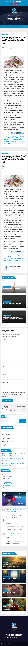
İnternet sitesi (5, 382)
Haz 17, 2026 (7, 580)
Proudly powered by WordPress (7, 643)
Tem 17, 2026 (7, 566)
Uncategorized (6, 576)
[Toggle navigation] (25, 26)
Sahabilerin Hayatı (5, 34)
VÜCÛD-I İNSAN (6, 438)
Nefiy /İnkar (5, 445)
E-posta (4, 374)
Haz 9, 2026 (7, 609)
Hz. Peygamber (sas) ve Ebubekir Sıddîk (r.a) (7, 139)
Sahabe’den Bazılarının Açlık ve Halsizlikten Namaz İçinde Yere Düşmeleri (13, 318)
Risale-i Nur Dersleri (7, 434)
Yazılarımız (6, 562)
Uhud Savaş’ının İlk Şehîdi (13, 304)
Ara (3, 416)
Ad (3, 366)
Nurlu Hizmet (14, 19)
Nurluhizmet (11, 47)
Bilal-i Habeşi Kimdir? (11, 289)
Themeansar (24, 643)
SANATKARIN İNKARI (7, 441)
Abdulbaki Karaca (12, 166)
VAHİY (4, 431)
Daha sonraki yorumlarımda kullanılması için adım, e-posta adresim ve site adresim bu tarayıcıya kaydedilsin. (14, 394)
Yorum (4, 339)
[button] (22, 26)
